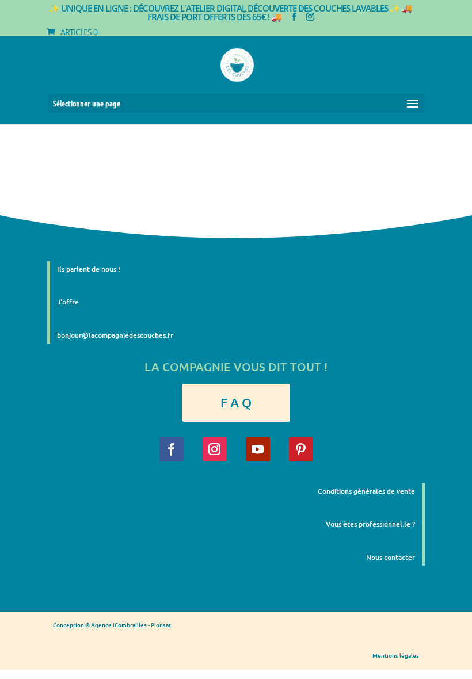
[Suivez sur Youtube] (258, 449)
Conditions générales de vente (366, 491)
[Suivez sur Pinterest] (301, 449)
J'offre (68, 302)
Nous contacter (390, 557)
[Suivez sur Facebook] (171, 449)
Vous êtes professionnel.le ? (370, 524)
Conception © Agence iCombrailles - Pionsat (112, 624)
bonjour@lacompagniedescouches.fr (115, 335)
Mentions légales (395, 655)
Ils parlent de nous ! (88, 269)
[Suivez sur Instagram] (215, 449)
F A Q (236, 402)
